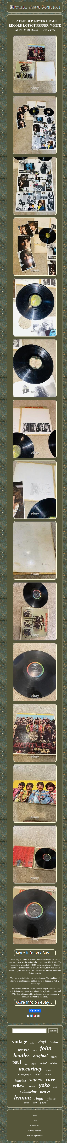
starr (26, 1064)
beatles (21, 1055)
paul (16, 1062)
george (45, 1091)
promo (48, 1074)
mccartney (30, 1068)
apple (33, 1064)
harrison (23, 1049)
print (32, 1043)
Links (35, 1120)
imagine (20, 1080)
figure (43, 1102)
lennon (22, 1097)
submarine (28, 1091)
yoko (44, 1085)
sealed (43, 1063)
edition (53, 1063)
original (40, 1055)
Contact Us (35, 1125)
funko (53, 1042)
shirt (54, 1056)
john (46, 1048)
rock (35, 1050)
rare (50, 1079)
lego (35, 1102)
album (26, 1103)
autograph (24, 1074)
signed (35, 1079)
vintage (19, 1041)
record (38, 1074)
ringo (38, 1098)
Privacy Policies (34, 1130)
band (48, 1070)
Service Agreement (35, 1135)
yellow (18, 1086)
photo (51, 1099)
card (55, 1087)
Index (35, 1115)
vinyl (42, 1041)
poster (31, 1086)
